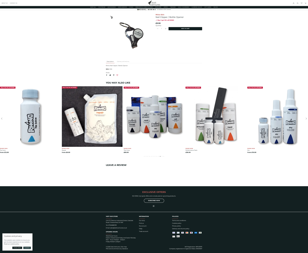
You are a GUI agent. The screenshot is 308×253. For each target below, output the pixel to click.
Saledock (125, 248)
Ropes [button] (166, 7)
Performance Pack (191, 150)
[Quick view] (58, 144)
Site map (124, 247)
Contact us (13, 3)
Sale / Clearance (183, 7)
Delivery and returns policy (180, 228)
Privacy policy (176, 226)
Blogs (216, 7)
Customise (27, 247)
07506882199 (112, 225)
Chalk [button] (131, 7)
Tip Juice (3, 150)
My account (143, 226)
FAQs (140, 228)
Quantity (158, 25)
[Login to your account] (293, 3)
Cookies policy (176, 223)
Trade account (143, 231)
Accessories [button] (112, 7)
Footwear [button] (101, 7)
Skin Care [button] (158, 7)
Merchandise (122, 7)
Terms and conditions (179, 220)
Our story (142, 220)
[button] (297, 3)
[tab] (144, 156)
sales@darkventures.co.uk (118, 228)
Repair (64, 150)
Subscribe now (154, 200)
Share (108, 72)
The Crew (127, 150)
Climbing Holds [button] (197, 7)
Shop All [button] (93, 7)
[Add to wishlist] (58, 88)
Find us (141, 223)
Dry (248, 150)
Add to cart (185, 28)
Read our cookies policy (11, 244)
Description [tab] (110, 61)
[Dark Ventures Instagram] (153, 206)
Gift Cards (207, 7)
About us (5, 3)
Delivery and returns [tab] (123, 61)
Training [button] (173, 7)
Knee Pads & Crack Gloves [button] (144, 7)
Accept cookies (17, 247)
